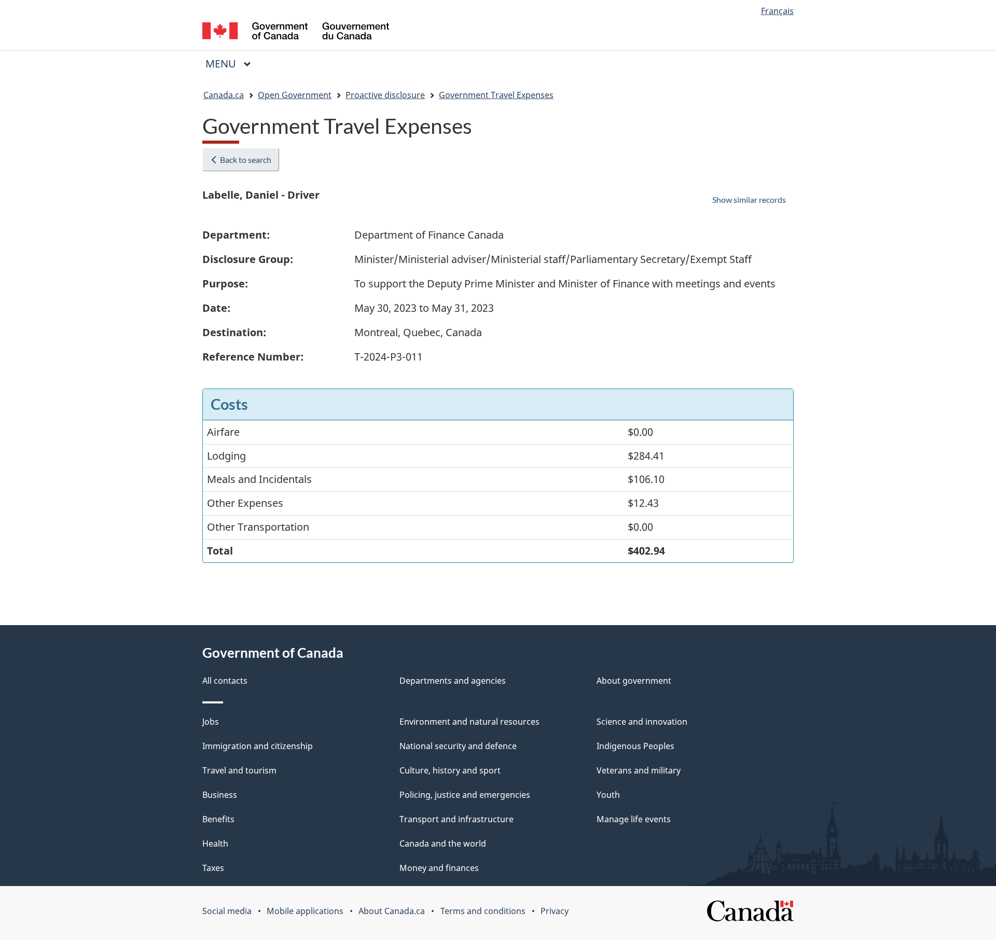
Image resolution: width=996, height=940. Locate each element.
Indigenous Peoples (635, 746)
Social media (227, 911)
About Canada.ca (391, 911)
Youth (608, 794)
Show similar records (749, 199)
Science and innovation (642, 721)
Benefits (218, 819)
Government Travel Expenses (496, 95)
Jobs (210, 721)
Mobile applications (305, 911)
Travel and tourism (239, 770)
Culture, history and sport (450, 770)
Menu (222, 64)
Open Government (294, 95)
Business (219, 794)
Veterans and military (639, 770)
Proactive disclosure (385, 95)
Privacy (555, 911)
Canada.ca (223, 95)
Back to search (244, 159)
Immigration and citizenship (257, 746)
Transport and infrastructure (456, 819)
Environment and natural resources (469, 721)
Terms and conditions (482, 911)
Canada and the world (442, 843)
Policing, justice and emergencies (464, 794)
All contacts (224, 680)
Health (215, 843)
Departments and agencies (452, 680)
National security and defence (458, 746)
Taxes (213, 868)
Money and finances (439, 868)
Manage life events (634, 819)
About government (634, 680)
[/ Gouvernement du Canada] (295, 32)
